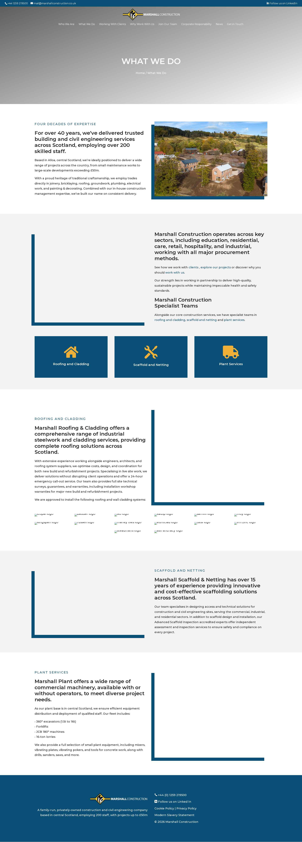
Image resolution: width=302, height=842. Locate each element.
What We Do (87, 24)
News (219, 24)
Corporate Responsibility (196, 24)
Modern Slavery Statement (174, 815)
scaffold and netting (202, 320)
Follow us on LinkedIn (281, 3)
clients (193, 267)
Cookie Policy (164, 808)
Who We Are (66, 24)
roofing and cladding (169, 320)
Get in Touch (235, 24)
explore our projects (216, 267)
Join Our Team (167, 24)
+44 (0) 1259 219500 (172, 795)
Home (140, 73)
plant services (234, 320)
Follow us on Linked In (174, 801)
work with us (174, 272)
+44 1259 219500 (18, 3)
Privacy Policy (186, 808)
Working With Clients (112, 24)
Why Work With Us (142, 24)
